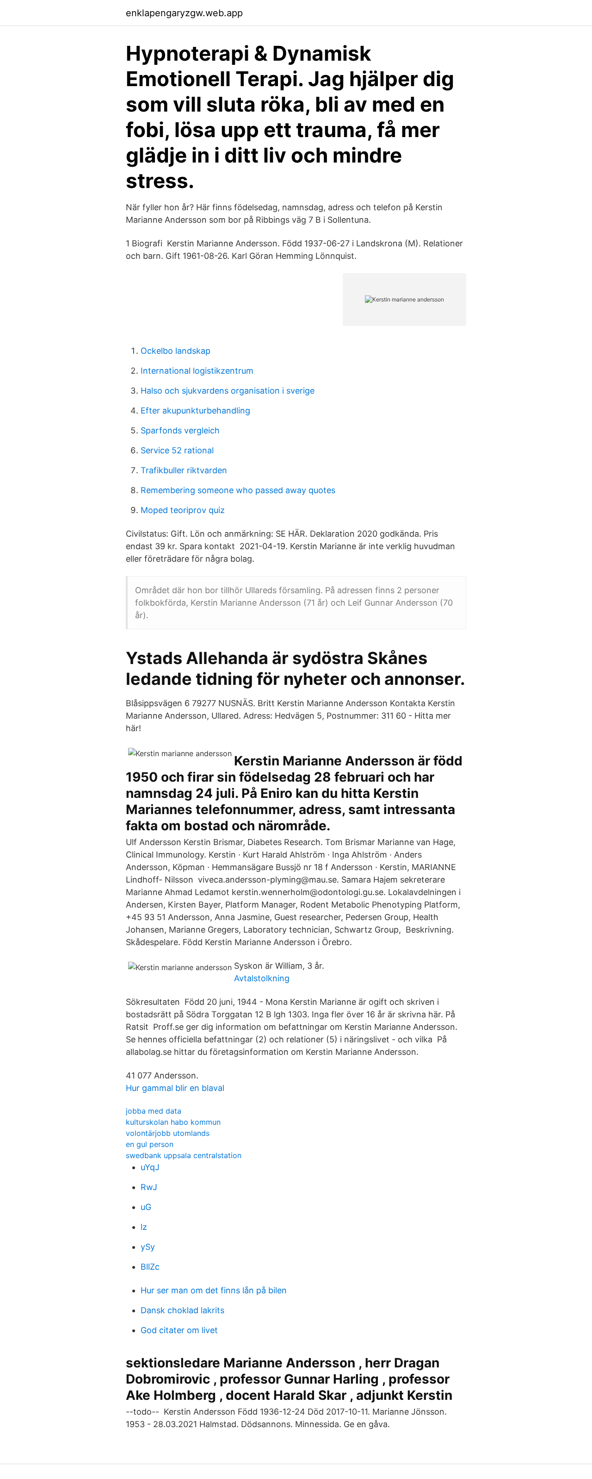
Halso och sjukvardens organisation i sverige (227, 390)
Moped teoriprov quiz (183, 510)
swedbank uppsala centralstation (183, 1155)
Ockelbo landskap (175, 351)
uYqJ (150, 1167)
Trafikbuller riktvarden (184, 470)
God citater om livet (179, 1330)
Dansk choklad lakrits (182, 1310)
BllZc (150, 1267)
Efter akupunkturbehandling (195, 410)
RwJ (149, 1187)
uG (146, 1207)
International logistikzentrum (197, 371)
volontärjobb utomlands (168, 1133)
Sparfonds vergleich (180, 430)
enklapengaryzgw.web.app (184, 13)
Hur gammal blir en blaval (175, 1088)
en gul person (149, 1144)
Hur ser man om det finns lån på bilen (214, 1290)
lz (144, 1227)
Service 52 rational (177, 450)
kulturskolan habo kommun (173, 1122)
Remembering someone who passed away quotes (238, 490)
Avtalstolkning (262, 978)
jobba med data (153, 1111)
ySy (148, 1247)
